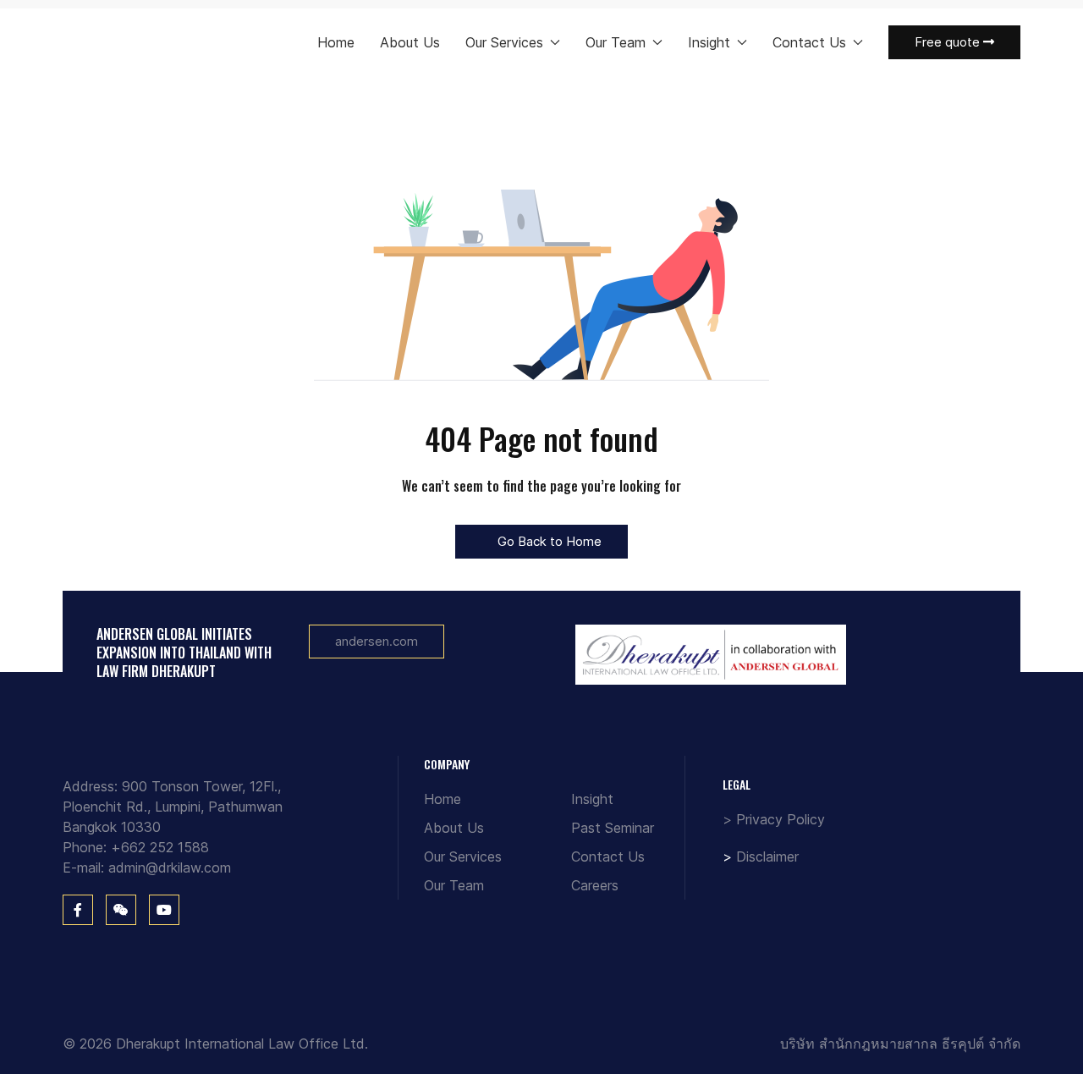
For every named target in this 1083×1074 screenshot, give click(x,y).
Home (336, 42)
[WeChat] (121, 910)
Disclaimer (767, 856)
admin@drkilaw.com (169, 867)
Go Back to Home (548, 541)
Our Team (454, 885)
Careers (594, 885)
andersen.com (376, 641)
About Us (410, 42)
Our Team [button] (615, 42)
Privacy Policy (780, 819)
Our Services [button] (504, 42)
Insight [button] (709, 42)
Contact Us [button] (809, 42)
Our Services (463, 856)
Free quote (949, 42)
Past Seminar (612, 827)
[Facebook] (78, 910)
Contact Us (608, 856)
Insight (592, 798)
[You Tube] (164, 910)
